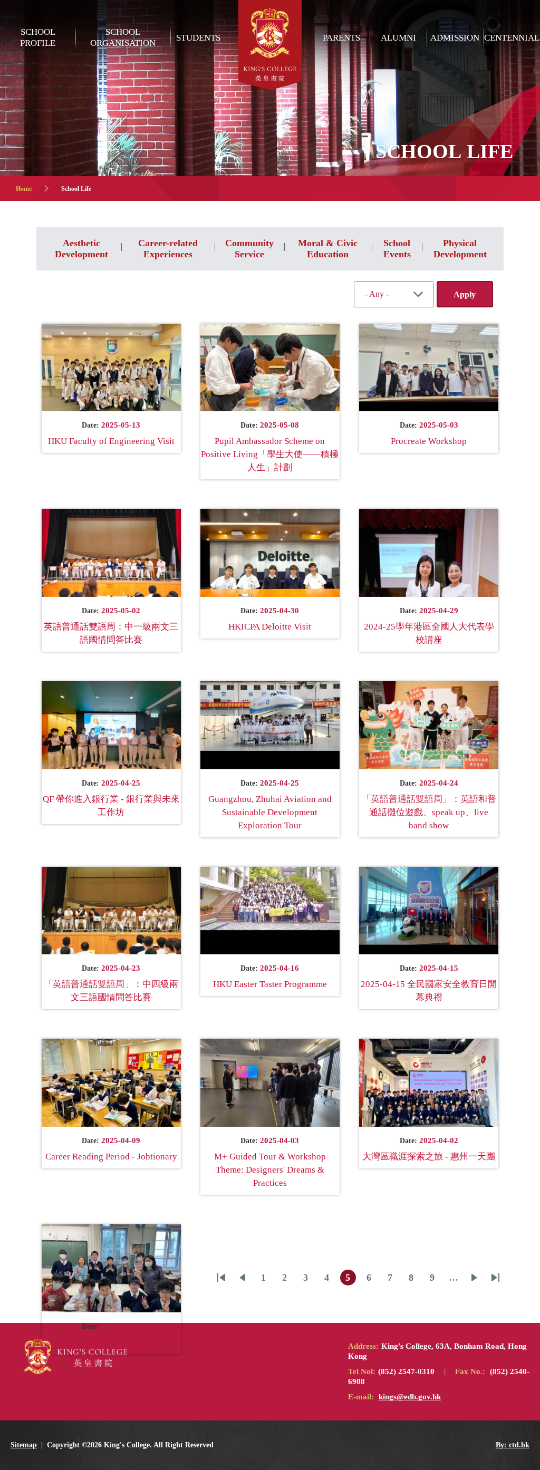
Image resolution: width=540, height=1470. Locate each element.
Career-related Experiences (168, 248)
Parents (341, 38)
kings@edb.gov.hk (410, 1396)
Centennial (511, 38)
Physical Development (460, 248)
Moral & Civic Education (328, 248)
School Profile (37, 37)
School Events (397, 248)
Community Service (249, 248)
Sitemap (24, 1445)
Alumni (398, 38)
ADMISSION (454, 38)
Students (198, 38)
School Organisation (123, 37)
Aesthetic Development (81, 248)
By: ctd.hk (512, 1445)
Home (24, 188)
